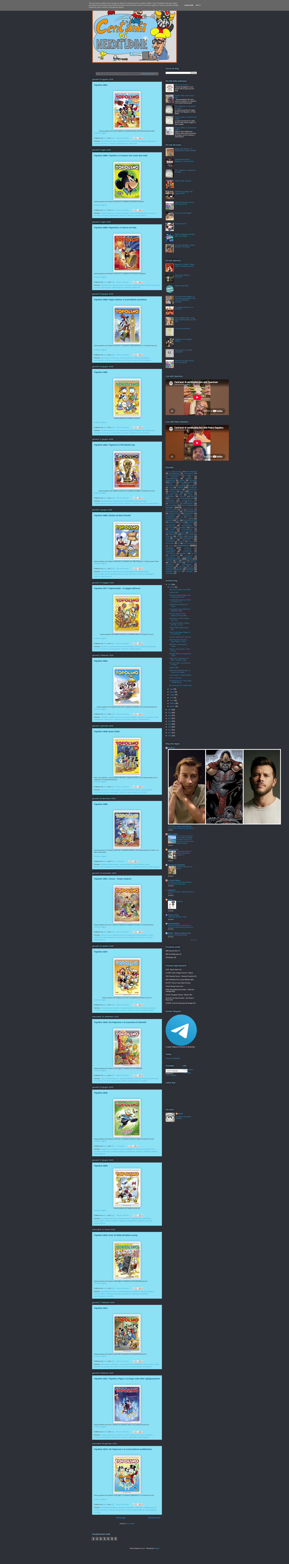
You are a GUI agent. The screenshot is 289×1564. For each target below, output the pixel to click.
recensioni (112, 143)
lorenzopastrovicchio (148, 1149)
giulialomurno (152, 141)
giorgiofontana (98, 937)
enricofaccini (141, 717)
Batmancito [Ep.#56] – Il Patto (177, 917)
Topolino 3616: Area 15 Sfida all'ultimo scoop (115, 1235)
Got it (198, 5)
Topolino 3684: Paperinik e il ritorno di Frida (115, 227)
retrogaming (187, 550)
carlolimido (104, 717)
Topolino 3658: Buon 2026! (107, 731)
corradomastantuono (123, 141)
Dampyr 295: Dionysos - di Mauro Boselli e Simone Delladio (185, 150)
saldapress (183, 553)
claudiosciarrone (106, 935)
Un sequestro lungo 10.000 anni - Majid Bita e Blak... (180, 610)
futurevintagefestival (188, 508)
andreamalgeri (128, 501)
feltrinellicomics (188, 503)
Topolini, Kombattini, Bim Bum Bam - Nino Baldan (185, 235)
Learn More (188, 5)
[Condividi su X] (138, 138)
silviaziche (104, 649)
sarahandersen (170, 557)
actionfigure (178, 471)
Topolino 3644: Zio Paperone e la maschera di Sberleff (120, 1022)
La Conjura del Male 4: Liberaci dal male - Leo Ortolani (185, 246)
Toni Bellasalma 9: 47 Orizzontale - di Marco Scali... (180, 681)
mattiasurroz (123, 1221)
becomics (172, 482)
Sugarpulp (171, 890)
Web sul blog (172, 834)
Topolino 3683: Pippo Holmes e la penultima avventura (120, 299)
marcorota (152, 1008)
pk (178, 543)
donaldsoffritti (130, 935)
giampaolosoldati (116, 574)
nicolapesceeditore (188, 534)
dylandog (194, 496)
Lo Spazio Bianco (174, 880)
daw (180, 495)
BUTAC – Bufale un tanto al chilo (179, 933)
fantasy (181, 502)
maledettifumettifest (171, 524)
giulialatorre (124, 430)
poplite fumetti (173, 849)
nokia (167, 538)
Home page (121, 1518)
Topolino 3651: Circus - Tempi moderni (112, 879)
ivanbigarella (131, 937)
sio (177, 561)
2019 (170, 727)
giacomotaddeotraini (190, 512)
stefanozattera (186, 564)
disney (190, 495)
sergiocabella (132, 1437)
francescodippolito (187, 505)
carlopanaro (193, 486)
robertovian (130, 215)
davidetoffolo (170, 495)
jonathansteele (170, 518)
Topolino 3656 (100, 804)
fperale (180, 1113)
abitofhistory (169, 471)
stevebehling (144, 1294)
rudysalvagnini (106, 287)
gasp (181, 510)
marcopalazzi (182, 527)
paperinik (181, 541)
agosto (172, 587)
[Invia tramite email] (133, 138)
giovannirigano (170, 515)
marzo (172, 700)
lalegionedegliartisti (183, 518)
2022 (170, 718)
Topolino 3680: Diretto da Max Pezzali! (112, 515)
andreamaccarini (118, 501)
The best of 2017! (180, 224)
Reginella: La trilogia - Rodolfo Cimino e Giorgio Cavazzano (184, 265)
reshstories (187, 548)
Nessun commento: (123, 138)
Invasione (180, 901)
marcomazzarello (146, 790)
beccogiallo (193, 480)
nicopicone (105, 215)
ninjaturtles (180, 536)
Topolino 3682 (100, 372)
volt (179, 571)
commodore (172, 491)
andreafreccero (105, 1149)
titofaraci (97, 576)
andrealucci (194, 475)
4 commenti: (120, 861)
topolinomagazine (122, 143)
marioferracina (118, 360)
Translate (173, 1075)
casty (114, 141)
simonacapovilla (114, 649)
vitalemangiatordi (150, 1510)
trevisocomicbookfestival (174, 570)
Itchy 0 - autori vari (175, 678)
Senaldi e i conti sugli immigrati (177, 935)
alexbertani (121, 1507)
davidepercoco (130, 1149)
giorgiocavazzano (174, 513)
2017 (170, 733)
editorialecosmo (173, 498)
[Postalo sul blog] (136, 138)
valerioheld (127, 287)
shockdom (169, 561)
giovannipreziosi (99, 360)
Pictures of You (173, 915)
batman (182, 480)
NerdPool (171, 748)
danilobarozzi (138, 1364)
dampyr (182, 491)
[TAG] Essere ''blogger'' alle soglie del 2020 (184, 192)
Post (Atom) (130, 1523)
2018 (170, 730)
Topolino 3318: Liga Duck (183, 181)
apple (189, 477)
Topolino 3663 (100, 661)
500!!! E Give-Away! (181, 85)
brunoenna (127, 285)
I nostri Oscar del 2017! (182, 328)
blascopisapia (115, 790)
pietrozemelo (114, 215)
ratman (171, 546)
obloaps (176, 538)
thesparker (169, 568)
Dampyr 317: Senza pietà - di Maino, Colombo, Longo (178, 659)
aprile (172, 698)
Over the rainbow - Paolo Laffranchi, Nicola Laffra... (178, 614)
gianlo (170, 899)
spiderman (193, 561)
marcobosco (98, 433)
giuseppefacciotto (148, 430)
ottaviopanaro (108, 719)
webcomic (189, 571)
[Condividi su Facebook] (140, 138)
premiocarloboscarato (190, 543)
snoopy (184, 561)
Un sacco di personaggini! (183, 213)
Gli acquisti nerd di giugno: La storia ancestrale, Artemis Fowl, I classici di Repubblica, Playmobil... (185, 299)
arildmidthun (105, 864)
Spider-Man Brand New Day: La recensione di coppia (179, 671)
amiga (186, 475)
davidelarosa (188, 493)
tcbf (191, 566)
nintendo (190, 536)
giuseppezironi (98, 719)
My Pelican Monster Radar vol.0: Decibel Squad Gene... (180, 596)
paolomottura (140, 937)
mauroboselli (170, 533)
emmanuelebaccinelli (187, 498)
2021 (170, 721)
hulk (181, 517)
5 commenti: (120, 1146)
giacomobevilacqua (172, 512)
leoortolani (169, 520)
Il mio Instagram (188, 1069)
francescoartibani (128, 646)
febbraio (172, 703)
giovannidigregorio (110, 937)
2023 (170, 715)
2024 (170, 713)
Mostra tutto (194, 939)
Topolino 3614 (100, 1308)
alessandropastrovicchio (109, 1218)
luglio (172, 689)
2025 (170, 710)
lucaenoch (172, 522)
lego (192, 519)
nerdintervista (173, 534)
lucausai (96, 143)
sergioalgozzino (187, 557)
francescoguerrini (141, 935)
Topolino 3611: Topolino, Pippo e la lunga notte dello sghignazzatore (127, 1379)
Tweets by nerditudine (173, 1058)
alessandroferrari (106, 141)
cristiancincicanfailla (121, 213)
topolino (190, 568)
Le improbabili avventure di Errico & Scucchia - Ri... (180, 601)
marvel (172, 529)
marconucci (104, 143)
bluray (181, 482)
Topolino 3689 (173, 667)
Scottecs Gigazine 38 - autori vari (180, 637)
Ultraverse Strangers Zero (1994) (180, 589)
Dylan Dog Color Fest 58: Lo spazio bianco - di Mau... (178, 640)
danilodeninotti (136, 1218)
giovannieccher (99, 867)
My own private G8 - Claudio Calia (180, 685)
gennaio (172, 706)
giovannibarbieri (141, 141)
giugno (172, 692)
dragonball (182, 496)
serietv (189, 559)
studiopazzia (170, 566)
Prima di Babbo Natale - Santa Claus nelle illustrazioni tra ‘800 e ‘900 (185, 319)
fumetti (133, 141)
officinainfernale (188, 538)
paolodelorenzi (132, 1221)
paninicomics (186, 540)
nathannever (193, 533)
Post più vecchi (154, 1518)
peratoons (141, 1221)
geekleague (190, 510)
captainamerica (170, 485)
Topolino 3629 (100, 1166)
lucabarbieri (114, 1221)
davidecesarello (144, 571)
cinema (180, 487)
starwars (179, 563)
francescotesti (112, 503)
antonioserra (175, 477)
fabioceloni (149, 717)
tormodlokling (147, 1366)
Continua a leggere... (100, 133)
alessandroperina (118, 285)
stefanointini (133, 433)
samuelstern (174, 555)
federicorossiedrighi (174, 503)
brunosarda (169, 484)
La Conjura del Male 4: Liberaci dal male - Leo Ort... (179, 624)
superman (182, 566)
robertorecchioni (171, 553)
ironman (190, 517)
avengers (189, 478)
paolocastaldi (170, 541)
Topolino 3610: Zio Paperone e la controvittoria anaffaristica (123, 1449)
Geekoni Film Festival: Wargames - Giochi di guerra (184, 160)
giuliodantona (98, 1366)
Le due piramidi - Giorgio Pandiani (180, 675)
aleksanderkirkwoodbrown (109, 1507)
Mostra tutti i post (148, 74)
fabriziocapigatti (170, 502)
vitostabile (143, 1081)
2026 (170, 584)
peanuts (190, 541)
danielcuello (193, 491)
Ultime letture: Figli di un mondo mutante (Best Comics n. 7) (184, 853)
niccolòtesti (97, 215)
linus (178, 520)
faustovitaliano (192, 502)
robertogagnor (149, 574)
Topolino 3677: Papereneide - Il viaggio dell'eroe (117, 588)
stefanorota (131, 1010)
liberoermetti (154, 1078)
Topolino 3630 (100, 1093)
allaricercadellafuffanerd (173, 475)
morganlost (181, 533)
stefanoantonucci (190, 562)
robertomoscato (187, 551)
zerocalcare (169, 573)
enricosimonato (187, 500)
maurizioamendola (187, 531)
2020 (170, 724)
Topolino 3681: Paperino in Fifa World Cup (114, 445)
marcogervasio (170, 526)
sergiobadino (137, 867)
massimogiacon (187, 529)
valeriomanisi (133, 143)
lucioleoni (132, 1435)
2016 (170, 735)
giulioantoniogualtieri (141, 213)
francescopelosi (99, 574)
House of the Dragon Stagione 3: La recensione (180, 633)
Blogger (156, 1548)
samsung (194, 553)
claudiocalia (193, 487)
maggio (172, 695)
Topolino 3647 (100, 952)
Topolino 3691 (100, 85)
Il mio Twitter (187, 1073)
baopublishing (170, 480)
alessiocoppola (105, 358)
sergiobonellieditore (174, 559)
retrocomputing (170, 550)
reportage (169, 548)
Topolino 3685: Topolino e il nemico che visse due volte (120, 155)
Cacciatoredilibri (173, 923)
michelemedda (116, 433)
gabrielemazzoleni (171, 510)
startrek (171, 562)
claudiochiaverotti (175, 489)
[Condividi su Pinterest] (142, 138)
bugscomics (186, 484)
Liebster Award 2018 (181, 286)
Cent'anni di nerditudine (176, 865)
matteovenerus (170, 531)
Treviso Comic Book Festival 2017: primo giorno (184, 203)
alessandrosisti (106, 790)
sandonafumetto (188, 555)
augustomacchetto (140, 501)
